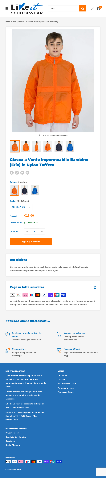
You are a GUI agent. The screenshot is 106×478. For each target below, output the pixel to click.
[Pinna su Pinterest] (17, 173)
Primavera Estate (66, 392)
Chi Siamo (62, 375)
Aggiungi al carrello (31, 242)
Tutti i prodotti (18, 22)
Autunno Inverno (66, 388)
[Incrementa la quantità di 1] (42, 231)
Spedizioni (10, 441)
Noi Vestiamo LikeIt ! (67, 384)
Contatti (61, 380)
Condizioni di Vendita (16, 437)
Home (8, 22)
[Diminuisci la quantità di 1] (27, 231)
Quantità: (14, 231)
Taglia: (19, 201)
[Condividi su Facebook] (12, 173)
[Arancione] (14, 190)
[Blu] (24, 190)
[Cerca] (82, 8)
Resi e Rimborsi (13, 445)
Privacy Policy (12, 433)
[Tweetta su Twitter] (22, 173)
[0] (98, 8)
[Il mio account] (92, 8)
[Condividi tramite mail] (27, 173)
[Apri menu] (7, 8)
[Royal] (34, 190)
